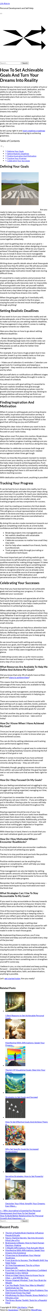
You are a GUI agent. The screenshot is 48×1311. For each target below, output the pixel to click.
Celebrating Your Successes (18, 161)
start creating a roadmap (34, 130)
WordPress (36, 1310)
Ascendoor (13, 1310)
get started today (12, 978)
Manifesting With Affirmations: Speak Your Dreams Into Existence (25, 1251)
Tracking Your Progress (16, 158)
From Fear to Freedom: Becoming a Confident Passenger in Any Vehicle (26, 1271)
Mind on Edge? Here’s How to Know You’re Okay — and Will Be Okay (24, 1276)
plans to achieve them (19, 677)
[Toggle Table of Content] (2, 146)
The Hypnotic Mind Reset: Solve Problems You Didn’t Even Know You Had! (26, 1291)
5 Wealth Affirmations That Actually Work (24, 1247)
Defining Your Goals (15, 151)
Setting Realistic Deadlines (18, 153)
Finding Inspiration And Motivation (21, 156)
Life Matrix (5, 3)
